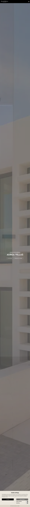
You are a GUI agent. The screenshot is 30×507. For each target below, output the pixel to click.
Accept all (7, 499)
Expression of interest (18, 258)
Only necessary (22, 499)
